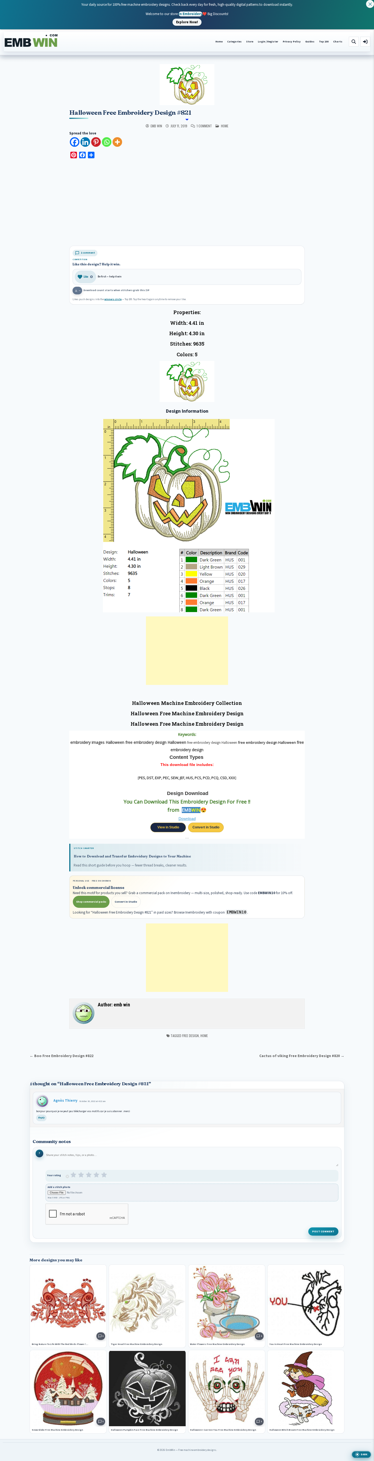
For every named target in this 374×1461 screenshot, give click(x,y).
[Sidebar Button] (365, 42)
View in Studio (168, 827)
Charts (337, 42)
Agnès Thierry (65, 1100)
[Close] (370, 4)
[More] (117, 142)
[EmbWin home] (31, 40)
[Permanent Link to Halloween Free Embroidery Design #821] (187, 84)
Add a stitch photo (59, 1187)
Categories (234, 42)
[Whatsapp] (106, 142)
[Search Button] (354, 42)
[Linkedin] (85, 142)
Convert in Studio (205, 827)
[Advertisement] (187, 203)
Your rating (54, 1175)
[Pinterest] (96, 142)
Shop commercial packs (91, 902)
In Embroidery (190, 13)
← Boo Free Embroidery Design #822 (61, 1055)
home (224, 126)
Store (249, 42)
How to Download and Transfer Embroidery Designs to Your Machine (132, 856)
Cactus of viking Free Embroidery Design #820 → (301, 1055)
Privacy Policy (292, 42)
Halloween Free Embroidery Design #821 (130, 112)
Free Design (190, 1035)
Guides (309, 42)
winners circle (113, 299)
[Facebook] (74, 142)
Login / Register (268, 42)
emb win (156, 126)
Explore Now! (187, 21)
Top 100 (324, 42)
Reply (41, 1118)
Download (187, 818)
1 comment (204, 126)
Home (219, 42)
